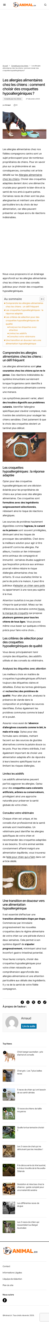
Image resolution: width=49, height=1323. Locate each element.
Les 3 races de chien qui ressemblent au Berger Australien (28, 1225)
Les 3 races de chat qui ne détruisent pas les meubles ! (30, 1148)
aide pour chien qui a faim (21, 857)
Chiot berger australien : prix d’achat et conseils (30, 1053)
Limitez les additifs (18, 333)
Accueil (5, 66)
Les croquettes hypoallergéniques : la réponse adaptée (24, 312)
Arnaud (26, 1018)
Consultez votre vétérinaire (22, 336)
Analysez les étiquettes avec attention (23, 328)
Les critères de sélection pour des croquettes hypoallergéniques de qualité (22, 320)
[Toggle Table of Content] (41, 299)
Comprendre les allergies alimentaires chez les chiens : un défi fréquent (24, 305)
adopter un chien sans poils (30, 585)
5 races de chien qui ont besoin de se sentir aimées (31, 1091)
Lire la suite (28, 1026)
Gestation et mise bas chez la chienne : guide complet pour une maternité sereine (30, 1187)
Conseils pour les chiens (19, 66)
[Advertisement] (24, 35)
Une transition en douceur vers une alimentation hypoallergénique (23, 342)
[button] (4, 4)
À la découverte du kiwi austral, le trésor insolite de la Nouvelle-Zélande (31, 1168)
